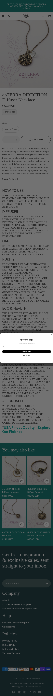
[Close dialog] (51, 335)
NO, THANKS (26, 355)
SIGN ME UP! (26, 351)
